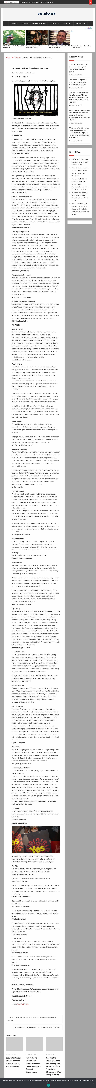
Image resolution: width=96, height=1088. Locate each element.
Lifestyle (25, 23)
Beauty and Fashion (38, 23)
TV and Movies (54, 23)
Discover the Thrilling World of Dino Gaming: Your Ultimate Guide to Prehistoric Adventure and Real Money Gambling (53, 1066)
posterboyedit (46, 13)
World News (67, 23)
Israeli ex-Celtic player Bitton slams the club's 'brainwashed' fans (37, 1027)
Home (8, 57)
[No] (94, 1083)
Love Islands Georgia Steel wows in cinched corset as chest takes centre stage (78, 82)
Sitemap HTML (80, 23)
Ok (48, 1085)
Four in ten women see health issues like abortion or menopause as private (32, 1019)
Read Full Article (23, 1004)
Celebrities (14, 23)
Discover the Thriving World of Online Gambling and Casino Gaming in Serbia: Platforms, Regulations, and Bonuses (80, 209)
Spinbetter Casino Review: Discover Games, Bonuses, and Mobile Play (80, 162)
